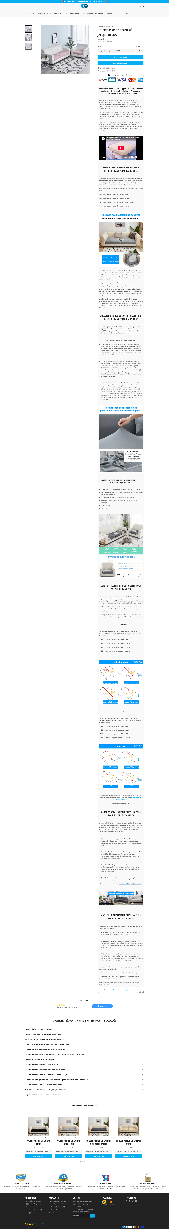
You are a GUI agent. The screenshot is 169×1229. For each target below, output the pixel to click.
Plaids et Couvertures (95, 14)
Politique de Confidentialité (57, 1207)
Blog (34, 14)
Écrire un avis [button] (102, 1006)
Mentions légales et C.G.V (56, 1204)
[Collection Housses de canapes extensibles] (121, 905)
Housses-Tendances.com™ (35, 1227)
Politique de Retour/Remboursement (59, 1210)
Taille (99, 47)
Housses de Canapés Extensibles (130, 884)
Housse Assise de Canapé (110, 990)
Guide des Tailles (112, 14)
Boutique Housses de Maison (57, 1201)
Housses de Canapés (61, 14)
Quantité (138, 47)
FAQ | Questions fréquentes (33, 1204)
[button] (81, 1161)
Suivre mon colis (29, 1207)
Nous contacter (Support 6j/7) (33, 1210)
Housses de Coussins (77, 14)
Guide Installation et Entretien (33, 1201)
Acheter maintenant (120, 63)
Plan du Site (52, 1213)
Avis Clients (124, 14)
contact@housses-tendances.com (35, 1213)
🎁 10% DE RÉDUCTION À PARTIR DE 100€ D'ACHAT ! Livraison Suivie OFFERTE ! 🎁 (84, 1)
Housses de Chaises (44, 14)
